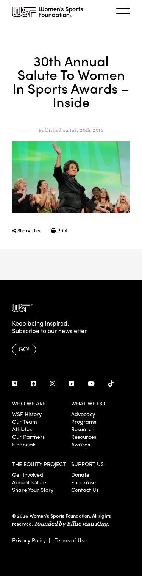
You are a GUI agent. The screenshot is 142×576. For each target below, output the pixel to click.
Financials (24, 444)
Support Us (87, 464)
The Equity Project (39, 464)
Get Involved (27, 474)
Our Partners (28, 436)
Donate (80, 474)
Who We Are (29, 403)
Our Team (24, 421)
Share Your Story (32, 489)
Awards (80, 444)
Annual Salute (29, 482)
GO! (24, 348)
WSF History (27, 414)
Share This (28, 230)
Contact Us (84, 489)
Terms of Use (71, 540)
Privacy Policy (29, 540)
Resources (83, 436)
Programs (83, 421)
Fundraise (83, 482)
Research (82, 429)
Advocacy (83, 414)
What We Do (88, 403)
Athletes (22, 429)
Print (61, 230)
